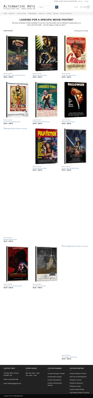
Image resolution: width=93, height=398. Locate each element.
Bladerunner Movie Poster (40, 75)
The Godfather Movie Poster (69, 357)
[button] (76, 7)
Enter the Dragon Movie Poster (12, 122)
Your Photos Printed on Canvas (79, 392)
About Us (80, 1)
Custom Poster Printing (77, 389)
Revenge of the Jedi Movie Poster (13, 286)
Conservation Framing (54, 376)
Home (5, 13)
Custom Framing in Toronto (56, 373)
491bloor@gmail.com (14, 383)
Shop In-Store (21, 13)
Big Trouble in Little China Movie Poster (14, 75)
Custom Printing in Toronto (78, 373)
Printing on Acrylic (75, 386)
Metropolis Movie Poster (10, 239)
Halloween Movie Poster (68, 122)
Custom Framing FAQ (54, 380)
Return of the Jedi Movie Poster (70, 168)
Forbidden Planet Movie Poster (41, 122)
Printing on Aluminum (76, 383)
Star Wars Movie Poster (39, 286)
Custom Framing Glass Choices (55, 384)
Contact (86, 1)
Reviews (55, 13)
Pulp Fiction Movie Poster (40, 168)
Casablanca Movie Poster (69, 75)
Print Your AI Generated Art (78, 376)
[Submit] (56, 7)
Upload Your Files (66, 13)
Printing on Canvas (76, 380)
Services (11, 13)
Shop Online (32, 13)
